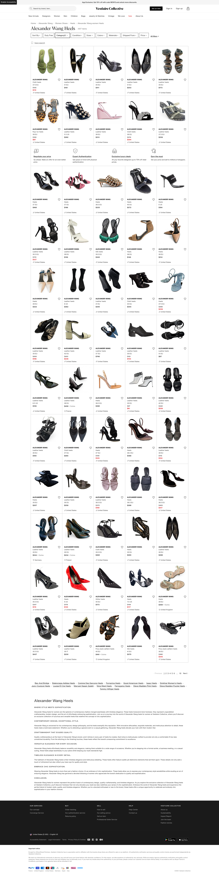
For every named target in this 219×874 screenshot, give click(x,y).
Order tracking (70, 809)
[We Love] (127, 16)
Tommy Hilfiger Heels (109, 689)
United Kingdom (39, 871)
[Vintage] (116, 16)
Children (74, 16)
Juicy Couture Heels (41, 686)
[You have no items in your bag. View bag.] (188, 8)
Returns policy (70, 816)
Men (65, 16)
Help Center (133, 809)
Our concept (34, 809)
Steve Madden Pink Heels (145, 686)
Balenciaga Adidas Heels (63, 683)
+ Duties (72, 406)
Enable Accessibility (8, 2)
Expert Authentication (82, 156)
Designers (46, 16)
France (31, 871)
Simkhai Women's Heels (171, 683)
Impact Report (166, 816)
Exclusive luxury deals (121, 156)
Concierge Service (37, 813)
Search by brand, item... (42, 8)
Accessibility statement (38, 840)
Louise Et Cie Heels (62, 686)
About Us (139, 16)
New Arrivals (34, 16)
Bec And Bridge (42, 683)
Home (33, 23)
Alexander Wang (45, 23)
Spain (63, 871)
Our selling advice (103, 813)
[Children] (79, 16)
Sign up (179, 8)
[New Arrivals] (40, 16)
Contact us (133, 813)
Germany (57, 871)
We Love (121, 16)
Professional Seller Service (107, 819)
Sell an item (156, 8)
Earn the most (157, 156)
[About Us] (145, 16)
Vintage (111, 16)
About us (164, 809)
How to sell (101, 809)
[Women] (62, 16)
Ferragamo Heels (122, 686)
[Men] (69, 16)
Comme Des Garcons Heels (90, 683)
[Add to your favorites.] (59, 79)
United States (49, 871)
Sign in (169, 8)
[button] (188, 8)
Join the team (166, 819)
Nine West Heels (104, 686)
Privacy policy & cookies (77, 840)
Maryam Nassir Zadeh (84, 686)
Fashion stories (166, 823)
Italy (68, 871)
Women (57, 16)
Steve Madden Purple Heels (172, 686)
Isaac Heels (151, 683)
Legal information (54, 840)
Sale (130, 16)
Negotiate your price (42, 156)
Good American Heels (133, 683)
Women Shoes (61, 23)
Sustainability (166, 813)
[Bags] (87, 16)
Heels (72, 23)
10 (180, 673)
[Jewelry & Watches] (106, 16)
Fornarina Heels (113, 683)
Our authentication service (75, 813)
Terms (64, 840)
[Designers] (52, 16)
